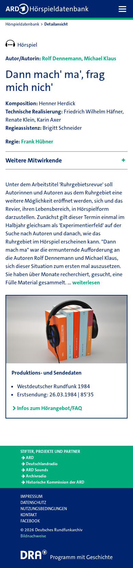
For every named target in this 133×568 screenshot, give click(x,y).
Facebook (30, 521)
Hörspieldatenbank (22, 24)
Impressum (31, 496)
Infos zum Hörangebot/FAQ (49, 408)
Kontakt (28, 515)
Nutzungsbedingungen (43, 508)
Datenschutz (33, 502)
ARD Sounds (37, 470)
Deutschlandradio (42, 464)
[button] (124, 9)
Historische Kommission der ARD (55, 482)
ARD (30, 457)
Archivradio (36, 476)
